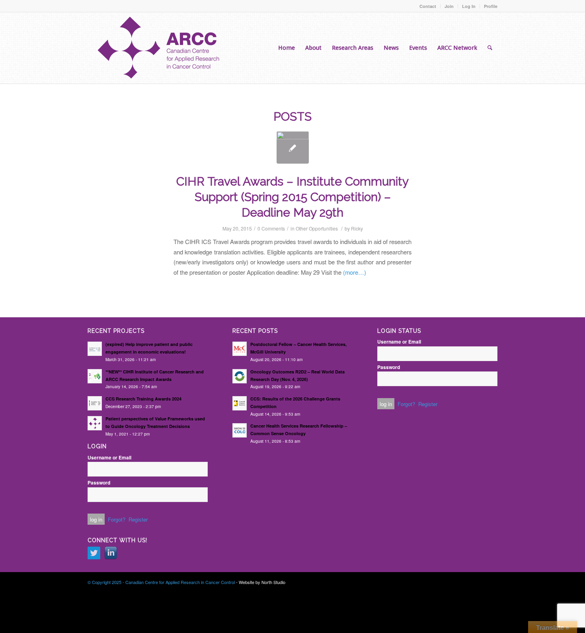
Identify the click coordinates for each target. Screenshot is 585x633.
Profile (490, 6)
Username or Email (109, 457)
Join (449, 6)
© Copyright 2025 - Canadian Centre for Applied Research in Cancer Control (161, 582)
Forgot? (116, 519)
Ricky (357, 228)
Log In (469, 6)
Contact (427, 6)
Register (138, 519)
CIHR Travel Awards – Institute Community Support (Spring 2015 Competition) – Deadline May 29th (292, 196)
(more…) (354, 272)
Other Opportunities (317, 228)
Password (99, 482)
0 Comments (271, 228)
